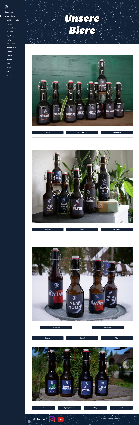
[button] (136, 2)
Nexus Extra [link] (11, 28)
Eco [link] (8, 63)
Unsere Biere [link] (10, 16)
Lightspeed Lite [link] (13, 20)
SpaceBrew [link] (9, 12)
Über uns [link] (8, 75)
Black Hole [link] (11, 32)
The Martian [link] (11, 48)
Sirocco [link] (10, 52)
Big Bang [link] (10, 36)
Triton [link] (9, 59)
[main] (39, 419)
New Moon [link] (11, 44)
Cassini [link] (9, 56)
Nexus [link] (9, 24)
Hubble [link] (9, 67)
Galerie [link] (7, 71)
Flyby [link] (9, 40)
